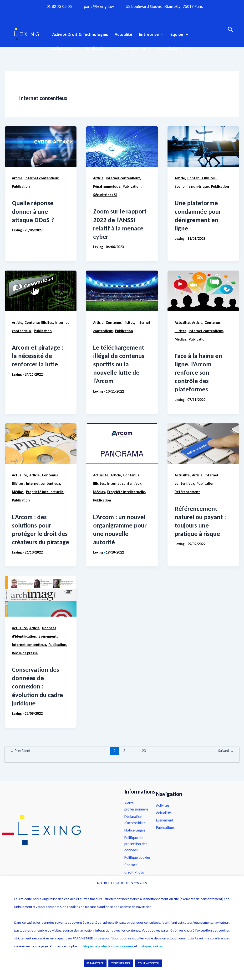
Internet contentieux (42, 178)
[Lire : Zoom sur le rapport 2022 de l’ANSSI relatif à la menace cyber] (122, 146)
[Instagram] (112, 15)
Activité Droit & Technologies (80, 34)
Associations (170, 48)
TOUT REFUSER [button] (120, 963)
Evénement (48, 636)
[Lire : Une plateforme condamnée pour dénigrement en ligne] (203, 146)
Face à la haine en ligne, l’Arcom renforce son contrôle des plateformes (198, 372)
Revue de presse (25, 653)
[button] (161, 34)
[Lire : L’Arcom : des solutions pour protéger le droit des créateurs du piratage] (40, 443)
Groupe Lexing (132, 48)
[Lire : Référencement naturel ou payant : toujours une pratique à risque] (203, 443)
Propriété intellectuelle (45, 492)
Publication (96, 48)
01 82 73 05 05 (59, 7)
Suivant (226, 750)
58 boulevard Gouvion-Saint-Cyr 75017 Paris (164, 7)
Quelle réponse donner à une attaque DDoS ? (33, 211)
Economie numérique (192, 186)
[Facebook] (103, 15)
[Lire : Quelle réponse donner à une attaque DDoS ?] (40, 146)
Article (17, 178)
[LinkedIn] (140, 15)
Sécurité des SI (105, 195)
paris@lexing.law (99, 7)
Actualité (123, 34)
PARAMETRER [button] (95, 963)
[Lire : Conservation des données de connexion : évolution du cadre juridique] (40, 596)
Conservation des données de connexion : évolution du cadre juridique (37, 686)
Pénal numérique (106, 186)
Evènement (63, 48)
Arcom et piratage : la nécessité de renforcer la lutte (37, 355)
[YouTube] (131, 15)
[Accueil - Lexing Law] (58, 830)
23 (144, 750)
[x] (122, 15)
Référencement (187, 492)
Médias (180, 339)
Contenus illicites (201, 178)
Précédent (20, 750)
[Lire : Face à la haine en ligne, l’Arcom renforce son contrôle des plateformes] (203, 291)
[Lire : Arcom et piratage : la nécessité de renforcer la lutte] (40, 291)
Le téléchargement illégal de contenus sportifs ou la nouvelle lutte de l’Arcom (118, 364)
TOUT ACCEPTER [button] (148, 963)
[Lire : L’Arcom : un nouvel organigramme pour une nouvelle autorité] (122, 443)
